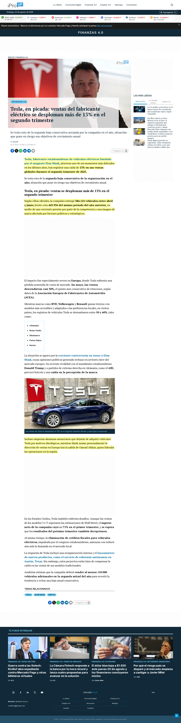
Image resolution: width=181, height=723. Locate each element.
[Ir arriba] (177, 715)
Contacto (90, 708)
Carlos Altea (99, 680)
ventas (51, 595)
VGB (138, 677)
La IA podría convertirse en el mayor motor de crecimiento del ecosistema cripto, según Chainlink (160, 110)
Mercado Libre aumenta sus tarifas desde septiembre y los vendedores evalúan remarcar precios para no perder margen (160, 133)
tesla (28, 595)
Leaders (66, 708)
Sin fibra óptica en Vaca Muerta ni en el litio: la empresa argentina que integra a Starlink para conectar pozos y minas (157, 122)
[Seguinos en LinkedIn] (28, 692)
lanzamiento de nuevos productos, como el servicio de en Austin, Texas (69, 557)
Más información (104, 25)
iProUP (15, 142)
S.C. (54, 680)
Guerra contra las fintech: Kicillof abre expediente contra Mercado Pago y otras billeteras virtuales (27, 671)
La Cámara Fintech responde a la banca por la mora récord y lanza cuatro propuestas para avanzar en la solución (69, 671)
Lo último (57, 5)
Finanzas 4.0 (91, 5)
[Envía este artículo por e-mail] (33, 151)
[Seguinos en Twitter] (35, 692)
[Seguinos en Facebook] (20, 692)
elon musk (40, 595)
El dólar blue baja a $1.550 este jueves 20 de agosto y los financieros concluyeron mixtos (110, 671)
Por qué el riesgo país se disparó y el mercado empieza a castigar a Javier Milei (153, 669)
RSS (153, 692)
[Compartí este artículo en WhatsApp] (21, 151)
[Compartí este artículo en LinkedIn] (25, 151)
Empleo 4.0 (105, 5)
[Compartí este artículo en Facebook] (12, 151)
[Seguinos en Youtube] (42, 692)
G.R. (12, 680)
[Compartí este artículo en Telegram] (29, 151)
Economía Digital (73, 5)
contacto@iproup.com (16, 706)
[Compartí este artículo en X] (16, 151)
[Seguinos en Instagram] (13, 692)
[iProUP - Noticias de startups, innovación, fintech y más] (15, 4)
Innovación (131, 5)
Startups (119, 5)
